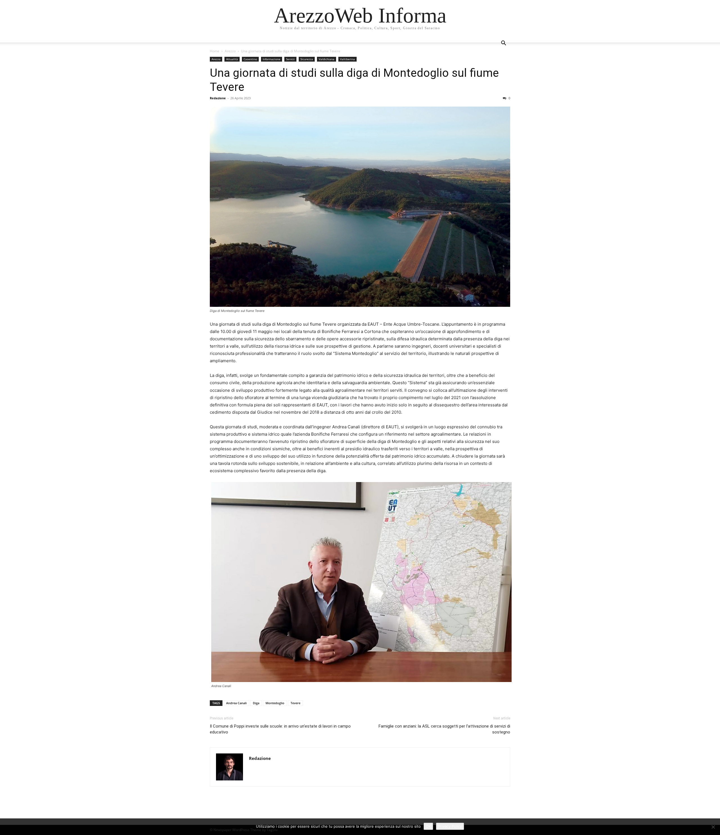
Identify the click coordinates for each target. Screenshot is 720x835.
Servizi (290, 59)
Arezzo (230, 51)
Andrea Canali (236, 703)
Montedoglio (275, 703)
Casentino (250, 59)
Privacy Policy (450, 826)
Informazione (271, 59)
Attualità (232, 59)
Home (214, 51)
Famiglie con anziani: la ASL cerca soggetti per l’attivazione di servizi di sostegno (444, 729)
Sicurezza (306, 59)
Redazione (218, 98)
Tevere (295, 703)
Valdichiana (326, 59)
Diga (256, 703)
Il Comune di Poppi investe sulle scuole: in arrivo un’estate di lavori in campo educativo (280, 729)
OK (428, 826)
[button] (503, 43)
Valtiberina (347, 59)
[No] (713, 827)
